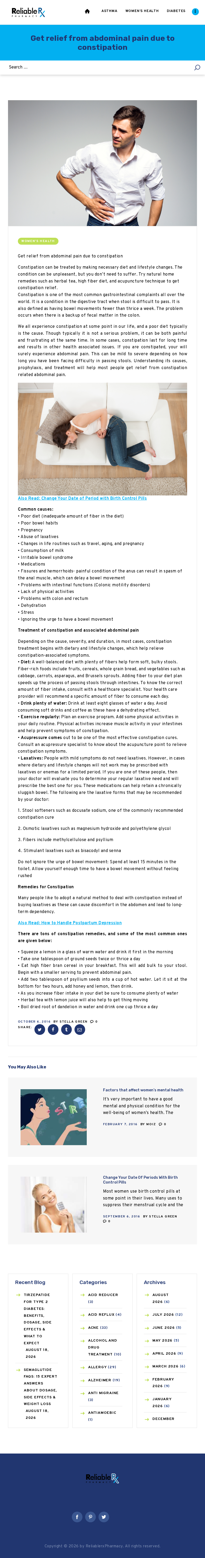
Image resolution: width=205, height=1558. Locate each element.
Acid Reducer (103, 1295)
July (163, 1315)
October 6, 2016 (34, 1022)
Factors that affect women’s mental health (143, 1090)
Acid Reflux (101, 1315)
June (163, 1328)
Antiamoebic (102, 1413)
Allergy (97, 1367)
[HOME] (87, 12)
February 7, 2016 (120, 1124)
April (164, 1353)
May (162, 1340)
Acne (93, 1328)
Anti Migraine (103, 1393)
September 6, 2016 (121, 1216)
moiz (151, 1124)
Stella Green (74, 1022)
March (165, 1366)
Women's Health (38, 241)
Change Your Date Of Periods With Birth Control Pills (140, 1180)
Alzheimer (99, 1380)
